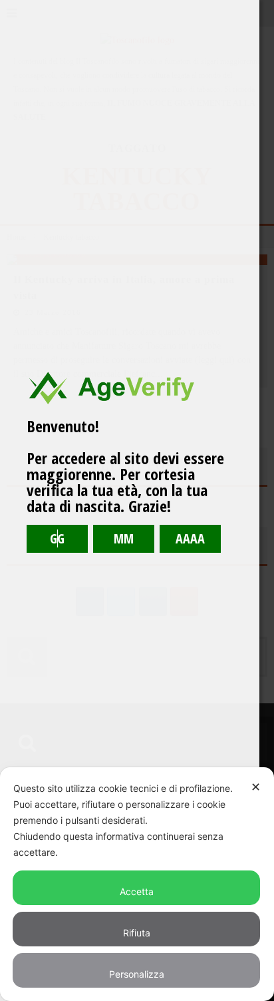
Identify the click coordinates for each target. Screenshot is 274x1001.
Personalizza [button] (136, 974)
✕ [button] (256, 787)
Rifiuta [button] (136, 932)
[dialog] (137, 884)
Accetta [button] (137, 891)
